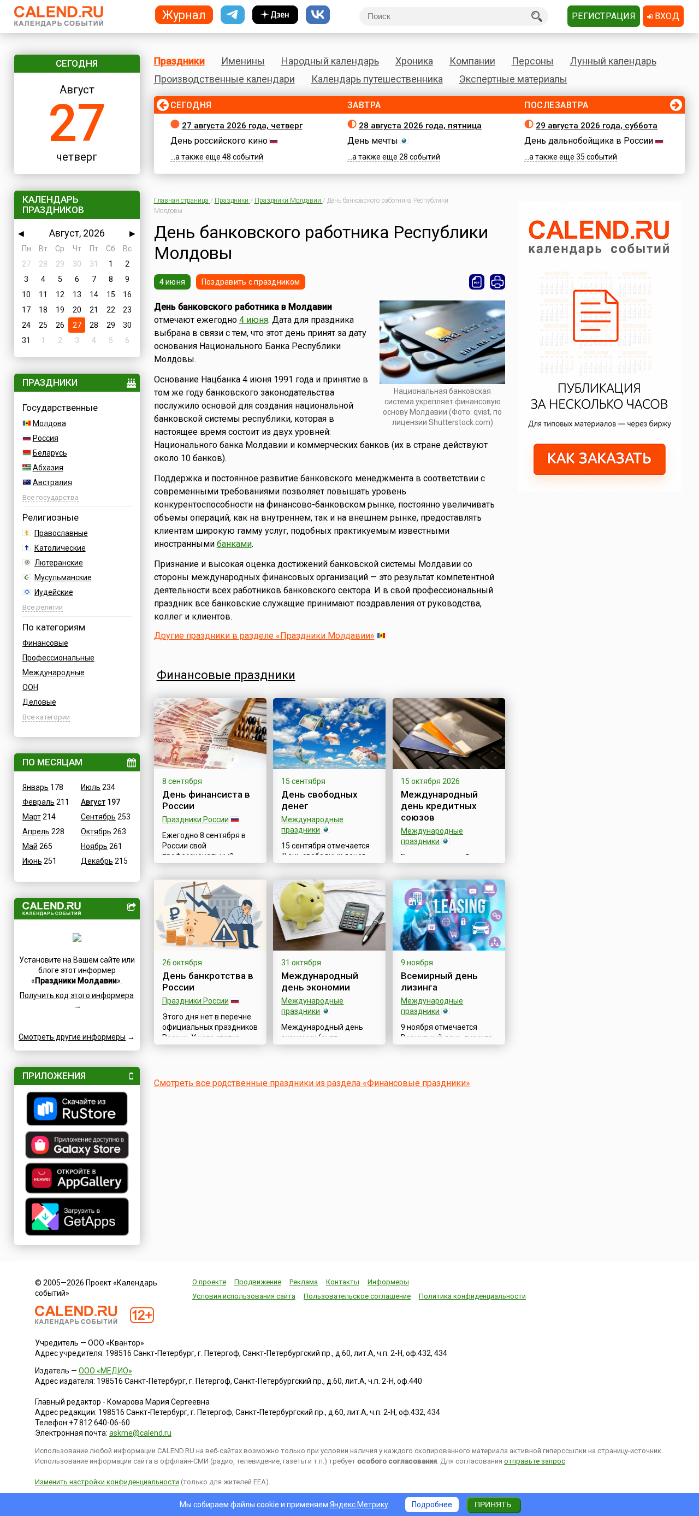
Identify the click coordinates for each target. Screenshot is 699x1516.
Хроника (414, 61)
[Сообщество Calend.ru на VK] (318, 15)
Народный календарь (330, 61)
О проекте (209, 1282)
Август (93, 802)
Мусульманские (63, 577)
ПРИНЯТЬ (493, 1504)
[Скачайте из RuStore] (77, 1110)
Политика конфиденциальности (472, 1296)
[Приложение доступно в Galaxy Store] (77, 1146)
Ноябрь (94, 846)
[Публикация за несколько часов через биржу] (600, 489)
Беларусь (50, 453)
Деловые (39, 702)
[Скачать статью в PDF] (476, 282)
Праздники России (195, 819)
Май (30, 846)
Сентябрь (98, 816)
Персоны (533, 61)
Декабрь (97, 861)
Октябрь (96, 831)
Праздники (179, 61)
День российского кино (219, 140)
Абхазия (48, 467)
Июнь (32, 861)
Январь (35, 787)
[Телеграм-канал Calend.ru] (233, 15)
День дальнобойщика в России (588, 140)
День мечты (372, 140)
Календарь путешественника (377, 79)
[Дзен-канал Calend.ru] (275, 15)
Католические (60, 548)
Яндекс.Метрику (359, 1504)
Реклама (303, 1282)
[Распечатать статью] (497, 282)
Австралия (52, 482)
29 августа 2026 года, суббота (596, 126)
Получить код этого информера (77, 995)
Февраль (38, 802)
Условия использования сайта (243, 1296)
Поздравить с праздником (251, 282)
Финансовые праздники (226, 675)
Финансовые (45, 643)
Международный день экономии (319, 981)
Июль (90, 787)
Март (31, 816)
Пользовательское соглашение (357, 1296)
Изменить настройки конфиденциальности (107, 1482)
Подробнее (432, 1504)
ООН (30, 687)
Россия (45, 438)
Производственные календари (224, 79)
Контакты (342, 1282)
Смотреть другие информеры (72, 1037)
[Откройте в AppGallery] (77, 1179)
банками (234, 544)
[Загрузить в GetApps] (77, 1218)
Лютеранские (58, 562)
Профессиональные (58, 657)
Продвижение (257, 1282)
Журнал (184, 14)
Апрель (36, 831)
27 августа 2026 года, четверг (242, 126)
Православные (61, 533)
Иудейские (53, 592)
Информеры (388, 1282)
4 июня (172, 282)
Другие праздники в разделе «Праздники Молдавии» (264, 635)
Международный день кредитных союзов (439, 806)
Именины (243, 61)
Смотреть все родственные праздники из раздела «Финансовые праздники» (312, 1083)
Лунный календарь (613, 61)
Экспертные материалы (513, 79)
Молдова (49, 423)
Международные (53, 672)
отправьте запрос (534, 1461)
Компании (472, 61)
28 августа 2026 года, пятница (420, 126)
